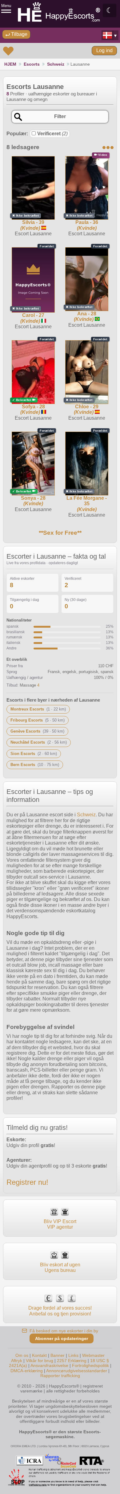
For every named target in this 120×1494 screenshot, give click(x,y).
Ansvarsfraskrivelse (49, 1365)
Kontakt (39, 1355)
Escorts (32, 64)
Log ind (104, 50)
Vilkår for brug (39, 1360)
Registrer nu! (27, 1182)
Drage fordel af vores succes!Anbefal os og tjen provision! (60, 1310)
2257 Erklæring (71, 1360)
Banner (57, 1355)
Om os (21, 1355)
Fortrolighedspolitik (90, 1365)
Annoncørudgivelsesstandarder (76, 1370)
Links (73, 1355)
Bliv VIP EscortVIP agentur (60, 1224)
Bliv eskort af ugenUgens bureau (60, 1267)
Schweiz (55, 64)
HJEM (10, 64)
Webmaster (93, 1355)
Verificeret (52, 133)
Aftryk (16, 1360)
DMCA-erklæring (26, 1370)
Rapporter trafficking (60, 1375)
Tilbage (18, 34)
